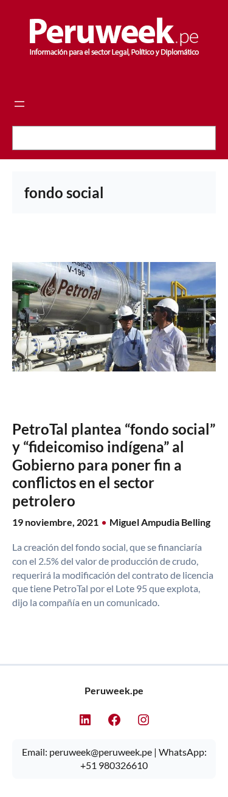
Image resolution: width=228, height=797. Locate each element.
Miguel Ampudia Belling (159, 522)
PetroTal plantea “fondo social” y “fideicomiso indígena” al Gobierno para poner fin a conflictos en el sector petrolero (113, 464)
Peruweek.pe (114, 690)
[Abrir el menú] (19, 104)
